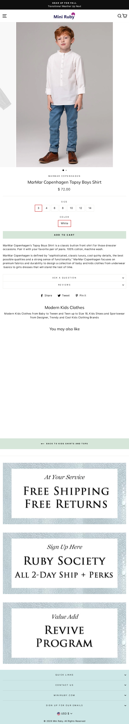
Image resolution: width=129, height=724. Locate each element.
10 (71, 208)
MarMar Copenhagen (64, 176)
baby (78, 263)
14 (90, 208)
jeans (62, 249)
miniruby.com (64, 695)
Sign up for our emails (64, 705)
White (64, 223)
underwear (118, 263)
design (51, 263)
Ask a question (64, 278)
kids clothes (96, 263)
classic (64, 245)
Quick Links (64, 675)
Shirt (51, 245)
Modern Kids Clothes (17, 313)
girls (19, 267)
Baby (42, 313)
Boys (44, 245)
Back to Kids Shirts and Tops (67, 443)
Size (64, 202)
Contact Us (64, 685)
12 (80, 208)
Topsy (36, 245)
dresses (28, 267)
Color (64, 217)
